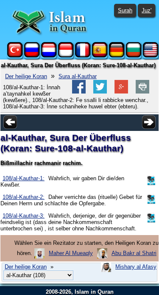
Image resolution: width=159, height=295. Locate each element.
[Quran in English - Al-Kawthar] (150, 55)
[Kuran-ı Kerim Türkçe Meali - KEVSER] (14, 55)
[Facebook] (79, 91)
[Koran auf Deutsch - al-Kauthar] (116, 55)
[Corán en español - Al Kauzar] (99, 55)
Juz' (146, 10)
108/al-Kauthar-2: (24, 197)
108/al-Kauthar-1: (24, 178)
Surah (125, 10)
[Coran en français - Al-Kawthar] (82, 55)
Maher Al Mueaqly (71, 253)
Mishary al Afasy (135, 267)
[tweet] (100, 91)
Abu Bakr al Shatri (134, 253)
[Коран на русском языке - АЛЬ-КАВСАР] (31, 55)
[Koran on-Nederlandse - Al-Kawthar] (48, 55)
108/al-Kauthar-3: (24, 216)
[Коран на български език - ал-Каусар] (133, 55)
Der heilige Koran (26, 76)
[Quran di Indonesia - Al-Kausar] (65, 55)
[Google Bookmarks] (121, 91)
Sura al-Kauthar (78, 76)
